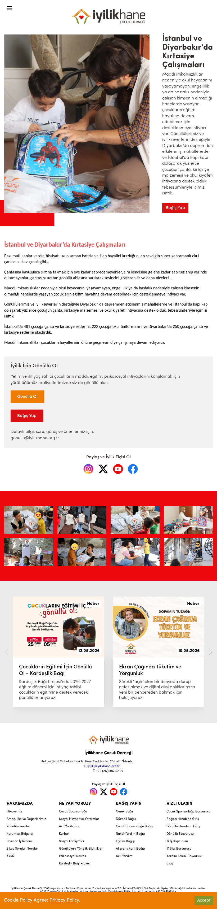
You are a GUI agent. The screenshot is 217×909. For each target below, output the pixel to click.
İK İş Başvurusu (177, 841)
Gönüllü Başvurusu (180, 834)
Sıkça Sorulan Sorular (22, 848)
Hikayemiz (14, 811)
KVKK (10, 856)
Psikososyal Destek (72, 856)
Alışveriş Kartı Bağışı (130, 848)
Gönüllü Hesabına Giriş (183, 826)
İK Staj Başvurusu (178, 848)
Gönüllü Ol (27, 397)
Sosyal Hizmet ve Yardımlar (79, 819)
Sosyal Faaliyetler (71, 841)
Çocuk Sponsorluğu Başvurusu (188, 811)
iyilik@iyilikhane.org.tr (103, 766)
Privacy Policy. (64, 900)
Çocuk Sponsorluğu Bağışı (134, 826)
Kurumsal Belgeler (20, 834)
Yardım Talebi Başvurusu (184, 856)
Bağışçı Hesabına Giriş (182, 819)
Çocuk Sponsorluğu (73, 811)
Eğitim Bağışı (125, 841)
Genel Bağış (124, 811)
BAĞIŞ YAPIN (129, 804)
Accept (203, 900)
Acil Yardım (124, 856)
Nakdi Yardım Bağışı (130, 834)
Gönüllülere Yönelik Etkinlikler (81, 848)
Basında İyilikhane (20, 841)
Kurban (64, 834)
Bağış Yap (175, 208)
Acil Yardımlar (69, 826)
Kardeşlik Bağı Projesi (74, 863)
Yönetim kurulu (18, 826)
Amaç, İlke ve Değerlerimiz (26, 819)
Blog (169, 863)
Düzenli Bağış (126, 819)
